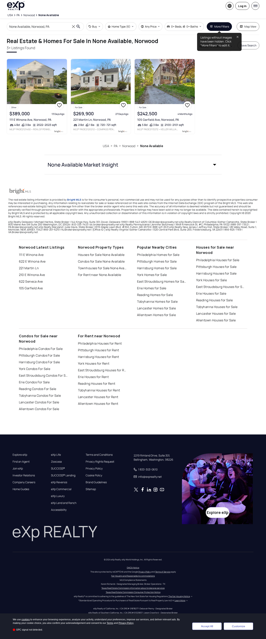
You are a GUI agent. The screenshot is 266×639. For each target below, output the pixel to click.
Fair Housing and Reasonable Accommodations (133, 575)
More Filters (221, 26)
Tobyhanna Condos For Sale (40, 395)
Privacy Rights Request (100, 461)
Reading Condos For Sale (37, 389)
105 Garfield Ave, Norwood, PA (158, 120)
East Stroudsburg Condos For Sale (43, 375)
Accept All (207, 626)
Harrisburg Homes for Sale (157, 268)
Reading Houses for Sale (214, 300)
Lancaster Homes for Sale (156, 308)
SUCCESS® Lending (63, 475)
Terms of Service (163, 571)
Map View (250, 26)
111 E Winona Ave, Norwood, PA (30, 120)
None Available (151, 146)
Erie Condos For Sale (34, 382)
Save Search (248, 45)
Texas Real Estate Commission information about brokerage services (133, 588)
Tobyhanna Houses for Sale (217, 307)
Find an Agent (21, 461)
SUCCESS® (58, 468)
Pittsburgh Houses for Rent (98, 350)
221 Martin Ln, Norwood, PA (92, 120)
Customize (238, 626)
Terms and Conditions (99, 454)
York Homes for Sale (152, 275)
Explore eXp (20, 454)
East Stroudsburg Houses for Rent (102, 370)
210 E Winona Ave (32, 275)
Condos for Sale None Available (101, 261)
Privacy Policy (94, 468)
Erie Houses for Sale (211, 293)
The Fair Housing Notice (179, 596)
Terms (110, 623)
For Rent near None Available (99, 275)
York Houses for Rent (93, 363)
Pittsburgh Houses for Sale (216, 267)
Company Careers (24, 482)
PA (116, 146)
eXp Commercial (61, 489)
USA (106, 146)
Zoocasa (56, 461)
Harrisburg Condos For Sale (39, 362)
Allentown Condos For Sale (39, 409)
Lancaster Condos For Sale (39, 402)
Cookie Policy (94, 475)
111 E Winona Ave (31, 255)
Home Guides (21, 489)
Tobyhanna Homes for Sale (157, 301)
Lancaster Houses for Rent (98, 397)
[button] (133, 164)
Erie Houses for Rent (93, 377)
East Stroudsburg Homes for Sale (161, 281)
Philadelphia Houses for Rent (100, 343)
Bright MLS (74, 199)
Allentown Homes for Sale (156, 315)
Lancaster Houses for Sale (216, 313)
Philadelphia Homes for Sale (158, 255)
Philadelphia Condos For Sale (41, 349)
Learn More (180, 600)
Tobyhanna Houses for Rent (99, 390)
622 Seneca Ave (31, 281)
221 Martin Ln (29, 268)
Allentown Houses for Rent (98, 403)
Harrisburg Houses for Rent (98, 357)
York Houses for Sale (211, 280)
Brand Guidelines (96, 482)
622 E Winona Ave (32, 261)
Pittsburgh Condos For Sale (39, 355)
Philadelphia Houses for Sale (217, 260)
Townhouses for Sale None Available (102, 268)
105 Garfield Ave (31, 288)
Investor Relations (24, 475)
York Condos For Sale (34, 369)
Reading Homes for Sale (155, 295)
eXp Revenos (59, 482)
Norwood (128, 146)
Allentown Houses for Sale (216, 320)
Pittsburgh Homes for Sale (157, 261)
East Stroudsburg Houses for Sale (220, 287)
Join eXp (18, 468)
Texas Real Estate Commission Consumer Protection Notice (133, 592)
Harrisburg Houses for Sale (216, 273)
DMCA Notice (133, 567)
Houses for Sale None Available (101, 255)
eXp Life (56, 454)
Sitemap (91, 489)
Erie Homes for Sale (151, 288)
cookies (25, 619)
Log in (242, 6)
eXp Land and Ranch (63, 503)
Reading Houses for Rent (96, 383)
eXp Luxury (58, 496)
